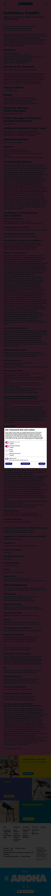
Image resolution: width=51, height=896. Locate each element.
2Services (11, 443)
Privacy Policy (28, 438)
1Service (11, 447)
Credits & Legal (39, 438)
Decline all (8, 463)
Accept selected (25, 463)
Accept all (42, 463)
